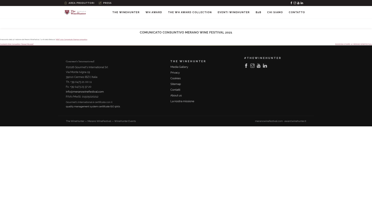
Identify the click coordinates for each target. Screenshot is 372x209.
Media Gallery (179, 67)
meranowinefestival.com (269, 121)
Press (107, 3)
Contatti (175, 89)
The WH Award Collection (190, 12)
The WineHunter (126, 12)
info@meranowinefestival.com (85, 91)
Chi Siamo (275, 12)
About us (176, 95)
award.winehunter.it (295, 121)
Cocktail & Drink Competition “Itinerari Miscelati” (17, 44)
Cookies (175, 78)
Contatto (297, 12)
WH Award (154, 12)
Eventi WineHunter (234, 12)
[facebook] (291, 3)
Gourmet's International (80, 61)
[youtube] (298, 3)
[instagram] (295, 3)
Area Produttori (81, 3)
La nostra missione (182, 101)
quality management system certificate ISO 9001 (93, 106)
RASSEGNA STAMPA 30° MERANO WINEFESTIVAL (353, 44)
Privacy (175, 72)
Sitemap (175, 84)
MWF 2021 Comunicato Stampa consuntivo (71, 39)
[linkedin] (302, 3)
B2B (258, 12)
